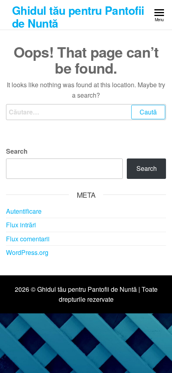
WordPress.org (27, 252)
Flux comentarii (28, 238)
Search (17, 151)
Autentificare (24, 211)
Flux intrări (21, 224)
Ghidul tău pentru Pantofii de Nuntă (78, 16)
